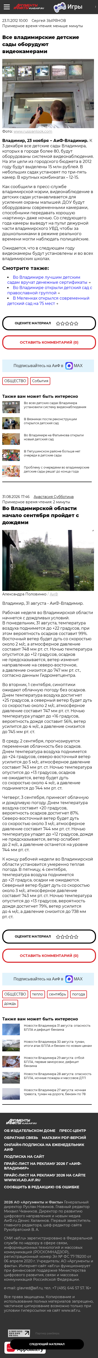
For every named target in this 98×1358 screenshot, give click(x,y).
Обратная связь (21, 1137)
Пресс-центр (72, 1130)
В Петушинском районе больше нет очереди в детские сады (52, 453)
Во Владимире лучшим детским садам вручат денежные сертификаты (47, 280)
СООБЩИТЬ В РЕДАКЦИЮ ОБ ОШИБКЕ (41, 1187)
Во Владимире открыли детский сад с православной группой (49, 290)
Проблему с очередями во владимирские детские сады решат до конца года (56, 469)
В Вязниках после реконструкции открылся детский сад (50, 421)
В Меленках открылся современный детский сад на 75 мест (48, 301)
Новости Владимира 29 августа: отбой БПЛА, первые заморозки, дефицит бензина (54, 1062)
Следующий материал (47, 1344)
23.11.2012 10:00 (15, 20)
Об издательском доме (29, 1130)
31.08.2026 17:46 (16, 496)
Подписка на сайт (24, 1156)
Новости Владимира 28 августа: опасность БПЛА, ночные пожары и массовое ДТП (57, 1076)
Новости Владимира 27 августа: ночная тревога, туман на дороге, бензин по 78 (55, 1092)
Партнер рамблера (47, 1333)
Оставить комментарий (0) (49, 342)
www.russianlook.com (33, 131)
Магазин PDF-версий (64, 1137)
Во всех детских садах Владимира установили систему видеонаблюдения (55, 405)
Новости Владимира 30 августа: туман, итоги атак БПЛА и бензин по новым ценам (58, 1044)
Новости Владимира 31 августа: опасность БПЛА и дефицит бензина (57, 1027)
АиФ (54, 594)
